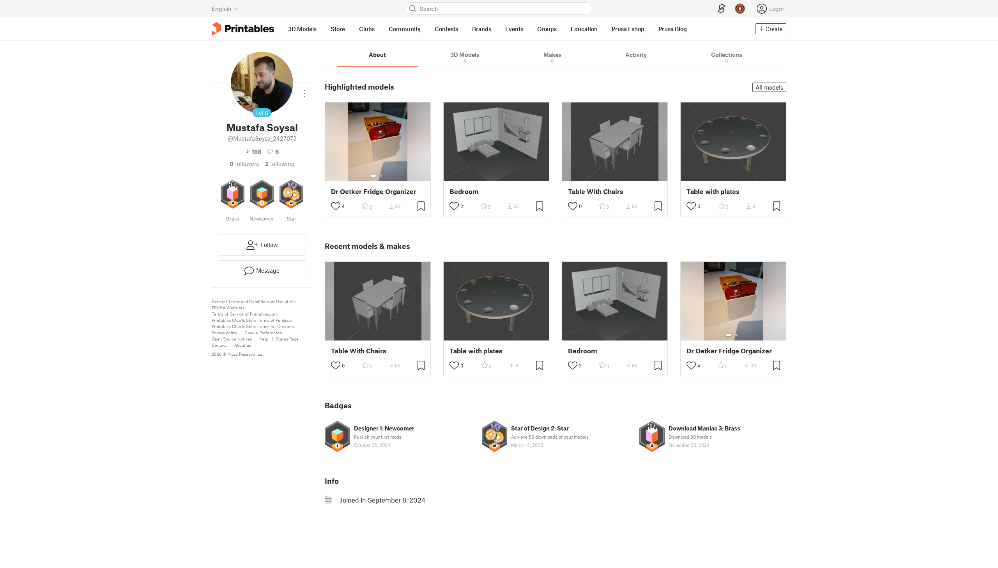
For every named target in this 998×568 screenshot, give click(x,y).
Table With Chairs (595, 191)
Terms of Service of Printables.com (245, 313)
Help (263, 338)
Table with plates (713, 191)
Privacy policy (224, 332)
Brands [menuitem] (481, 28)
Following (280, 163)
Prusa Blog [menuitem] (672, 28)
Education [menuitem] (584, 28)
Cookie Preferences (263, 332)
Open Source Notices (232, 338)
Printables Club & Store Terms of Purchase (252, 320)
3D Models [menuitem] (302, 28)
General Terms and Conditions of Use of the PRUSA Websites (254, 304)
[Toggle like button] (335, 206)
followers (244, 163)
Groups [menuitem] (547, 28)
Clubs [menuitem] (367, 28)
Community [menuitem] (405, 28)
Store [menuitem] (338, 28)
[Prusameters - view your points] (740, 9)
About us (242, 345)
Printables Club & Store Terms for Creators (253, 326)
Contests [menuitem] (446, 28)
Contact (219, 345)
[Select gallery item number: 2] (380, 175)
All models (769, 87)
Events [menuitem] (514, 28)
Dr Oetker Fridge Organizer (373, 191)
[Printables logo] (243, 29)
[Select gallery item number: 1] (373, 175)
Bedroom (464, 191)
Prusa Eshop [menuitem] (628, 28)
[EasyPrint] (721, 9)
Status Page (287, 338)
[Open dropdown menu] (304, 90)
